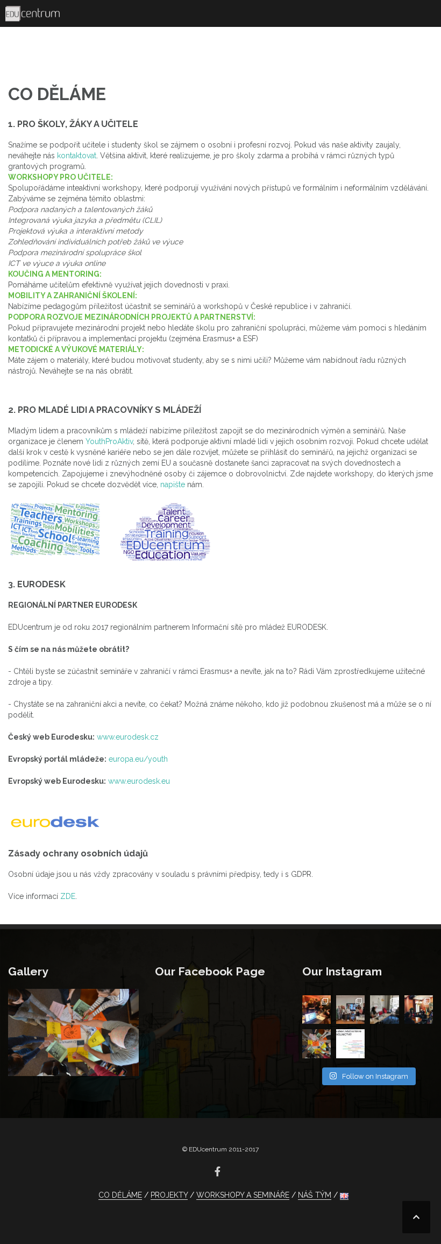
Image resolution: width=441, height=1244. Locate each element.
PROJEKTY (169, 1195)
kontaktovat (76, 155)
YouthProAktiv (109, 441)
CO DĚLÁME (120, 1195)
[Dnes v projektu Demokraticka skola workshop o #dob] (350, 1043)
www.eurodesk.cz (128, 737)
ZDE (67, 896)
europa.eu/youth (138, 759)
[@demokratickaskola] (316, 1043)
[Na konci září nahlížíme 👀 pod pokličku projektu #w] (316, 1009)
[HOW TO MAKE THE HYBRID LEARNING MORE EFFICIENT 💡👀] (350, 1009)
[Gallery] (73, 1032)
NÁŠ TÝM (314, 1195)
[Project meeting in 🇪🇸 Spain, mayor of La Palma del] (418, 1009)
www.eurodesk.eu (140, 781)
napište (172, 484)
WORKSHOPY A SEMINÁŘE (242, 1195)
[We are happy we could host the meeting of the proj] (384, 1009)
